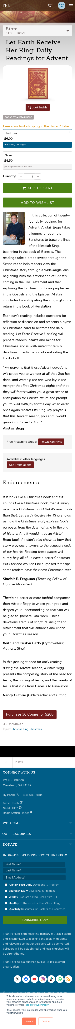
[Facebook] (26, 979)
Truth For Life (6, 5)
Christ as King (20, 729)
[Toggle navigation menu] (71, 5)
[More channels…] (68, 979)
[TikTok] (51, 979)
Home (19, 762)
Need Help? (11, 808)
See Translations (20, 465)
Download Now (51, 442)
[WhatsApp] (60, 979)
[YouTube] (34, 979)
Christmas (36, 729)
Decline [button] (46, 1021)
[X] (17, 979)
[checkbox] (34, 897)
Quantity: (9, 176)
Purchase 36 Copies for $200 (29, 714)
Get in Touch (11, 803)
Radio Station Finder (16, 813)
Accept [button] (29, 1021)
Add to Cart (39, 188)
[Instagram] (43, 979)
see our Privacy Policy (37, 1004)
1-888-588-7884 (31, 795)
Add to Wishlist (37, 202)
